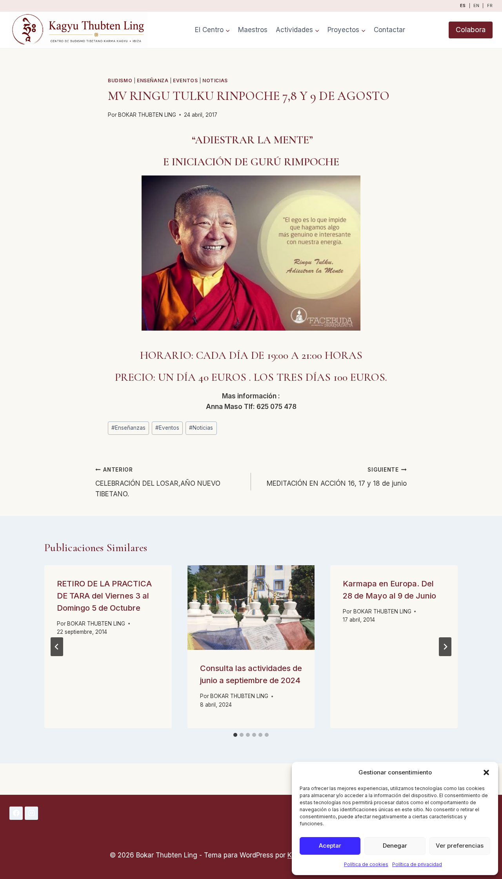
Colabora (471, 29)
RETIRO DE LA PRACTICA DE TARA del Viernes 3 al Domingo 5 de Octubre (104, 596)
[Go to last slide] (57, 646)
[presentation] (251, 607)
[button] (486, 772)
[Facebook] (16, 813)
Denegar (395, 845)
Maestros (252, 30)
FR (490, 5)
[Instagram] (31, 813)
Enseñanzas (128, 428)
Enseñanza (152, 80)
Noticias (215, 80)
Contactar (389, 30)
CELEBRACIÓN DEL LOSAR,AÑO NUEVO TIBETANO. (157, 482)
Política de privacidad (417, 864)
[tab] (235, 735)
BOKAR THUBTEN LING (147, 115)
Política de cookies (366, 864)
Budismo (120, 80)
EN (476, 5)
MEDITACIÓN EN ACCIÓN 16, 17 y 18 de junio (337, 477)
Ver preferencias (460, 845)
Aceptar (330, 845)
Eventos (185, 80)
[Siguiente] (445, 646)
